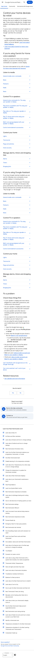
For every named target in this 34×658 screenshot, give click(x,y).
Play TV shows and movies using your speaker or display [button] (13, 117)
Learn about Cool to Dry (12, 584)
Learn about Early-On (11, 433)
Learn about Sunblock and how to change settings (16, 444)
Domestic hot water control (13, 554)
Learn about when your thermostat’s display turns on (17, 601)
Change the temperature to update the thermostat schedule (16, 471)
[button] (2, 2)
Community (12, 6)
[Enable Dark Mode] (15, 655)
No (20, 393)
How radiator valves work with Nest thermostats (18, 542)
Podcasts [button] (6, 84)
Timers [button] (5, 162)
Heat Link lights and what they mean (15, 567)
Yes (13, 393)
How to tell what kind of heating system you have (18, 500)
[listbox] (8, 655)
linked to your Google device (19, 335)
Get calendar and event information (14, 378)
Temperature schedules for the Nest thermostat (18, 624)
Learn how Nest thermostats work (13, 429)
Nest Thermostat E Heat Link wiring (15, 591)
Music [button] (4, 80)
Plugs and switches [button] (8, 144)
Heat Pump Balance (11, 484)
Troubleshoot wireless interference (15, 574)
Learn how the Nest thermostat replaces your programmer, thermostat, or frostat (17, 453)
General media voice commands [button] (12, 76)
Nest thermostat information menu (14, 449)
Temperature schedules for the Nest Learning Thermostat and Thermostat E (17, 628)
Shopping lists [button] (7, 166)
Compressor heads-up (11, 633)
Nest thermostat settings (12, 504)
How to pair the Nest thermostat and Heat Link (18, 588)
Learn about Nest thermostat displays (15, 475)
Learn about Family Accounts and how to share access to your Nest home (18, 616)
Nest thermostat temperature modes (15, 517)
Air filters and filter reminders (13, 436)
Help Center (4, 6)
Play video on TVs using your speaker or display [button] (14, 112)
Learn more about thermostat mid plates (16, 570)
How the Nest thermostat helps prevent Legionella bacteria (16, 607)
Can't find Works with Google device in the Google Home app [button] (15, 363)
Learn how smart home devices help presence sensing (17, 512)
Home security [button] (7, 148)
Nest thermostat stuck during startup (15, 611)
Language (6, 653)
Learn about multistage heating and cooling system (17, 496)
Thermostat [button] (6, 140)
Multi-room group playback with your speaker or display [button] (13, 123)
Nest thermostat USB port (12, 508)
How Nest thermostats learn (13, 458)
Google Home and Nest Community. (10, 646)
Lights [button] (5, 136)
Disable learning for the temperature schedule (17, 461)
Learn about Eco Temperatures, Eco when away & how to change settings (18, 466)
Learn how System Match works (14, 488)
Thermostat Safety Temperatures (14, 563)
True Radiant (9, 551)
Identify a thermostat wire (12, 620)
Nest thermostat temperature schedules (16, 492)
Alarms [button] (5, 159)
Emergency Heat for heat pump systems (16, 524)
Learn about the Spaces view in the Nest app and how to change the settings (17, 546)
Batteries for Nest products (13, 577)
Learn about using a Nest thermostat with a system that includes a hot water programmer (17, 559)
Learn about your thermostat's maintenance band (17, 480)
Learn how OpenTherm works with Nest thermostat (16, 537)
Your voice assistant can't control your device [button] (14, 369)
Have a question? (5, 642)
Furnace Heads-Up (10, 520)
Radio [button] (4, 88)
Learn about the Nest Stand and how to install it (18, 581)
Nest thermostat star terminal (13, 527)
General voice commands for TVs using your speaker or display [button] (14, 101)
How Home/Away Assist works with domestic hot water (18, 532)
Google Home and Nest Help (13, 2)
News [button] (4, 91)
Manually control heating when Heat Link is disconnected (17, 596)
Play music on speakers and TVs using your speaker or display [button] (15, 106)
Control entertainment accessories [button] (13, 127)
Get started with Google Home (25, 6)
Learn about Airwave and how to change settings (18, 440)
